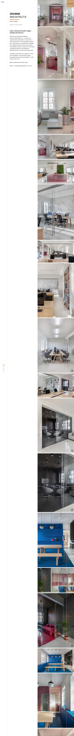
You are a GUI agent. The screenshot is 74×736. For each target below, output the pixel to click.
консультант (70, 3)
